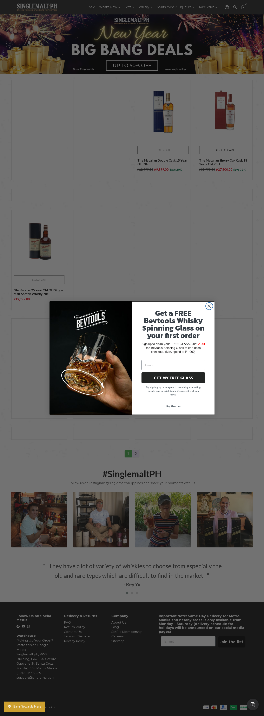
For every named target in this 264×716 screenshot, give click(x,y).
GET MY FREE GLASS (173, 378)
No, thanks (173, 406)
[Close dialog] (209, 306)
